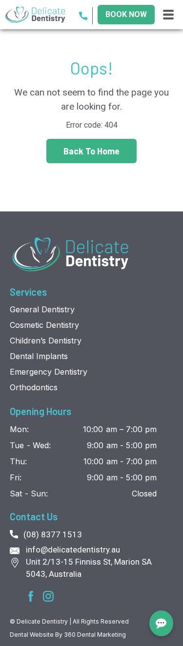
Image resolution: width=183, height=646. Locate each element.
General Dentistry (42, 309)
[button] (168, 14)
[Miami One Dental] (71, 254)
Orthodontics (34, 387)
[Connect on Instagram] (48, 596)
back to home (91, 151)
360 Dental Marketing (95, 634)
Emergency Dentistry (48, 372)
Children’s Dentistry (45, 340)
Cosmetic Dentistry (44, 325)
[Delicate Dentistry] (39, 14)
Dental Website (32, 634)
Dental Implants (39, 356)
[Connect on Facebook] (31, 596)
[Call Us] (86, 15)
